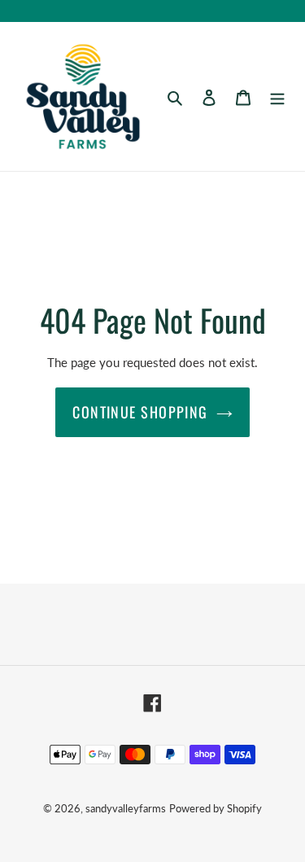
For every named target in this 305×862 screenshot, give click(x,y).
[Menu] (277, 96)
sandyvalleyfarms (125, 808)
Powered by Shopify (215, 808)
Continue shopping (139, 411)
